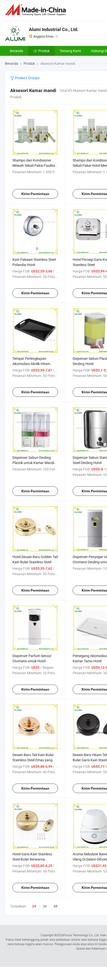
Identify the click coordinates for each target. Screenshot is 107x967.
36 (45, 906)
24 (34, 906)
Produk (44, 50)
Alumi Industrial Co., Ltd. (53, 29)
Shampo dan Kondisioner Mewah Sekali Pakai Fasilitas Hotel (34, 165)
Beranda (16, 50)
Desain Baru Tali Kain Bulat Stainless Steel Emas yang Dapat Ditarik (33, 759)
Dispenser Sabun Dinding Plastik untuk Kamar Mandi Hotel (33, 462)
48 (55, 906)
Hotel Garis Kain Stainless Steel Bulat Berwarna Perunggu (32, 859)
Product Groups (27, 77)
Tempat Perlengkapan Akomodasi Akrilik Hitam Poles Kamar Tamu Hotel (31, 363)
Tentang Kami (70, 50)
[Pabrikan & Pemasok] (36, 10)
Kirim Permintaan (35, 194)
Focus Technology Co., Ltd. (82, 935)
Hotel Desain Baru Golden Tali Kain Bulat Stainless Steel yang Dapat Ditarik (35, 561)
